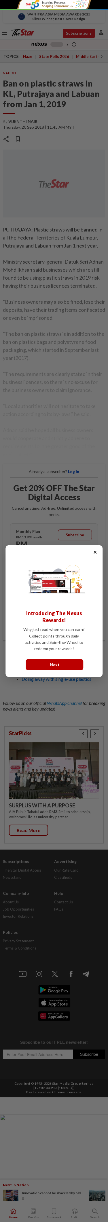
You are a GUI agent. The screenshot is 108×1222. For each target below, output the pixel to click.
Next (55, 664)
